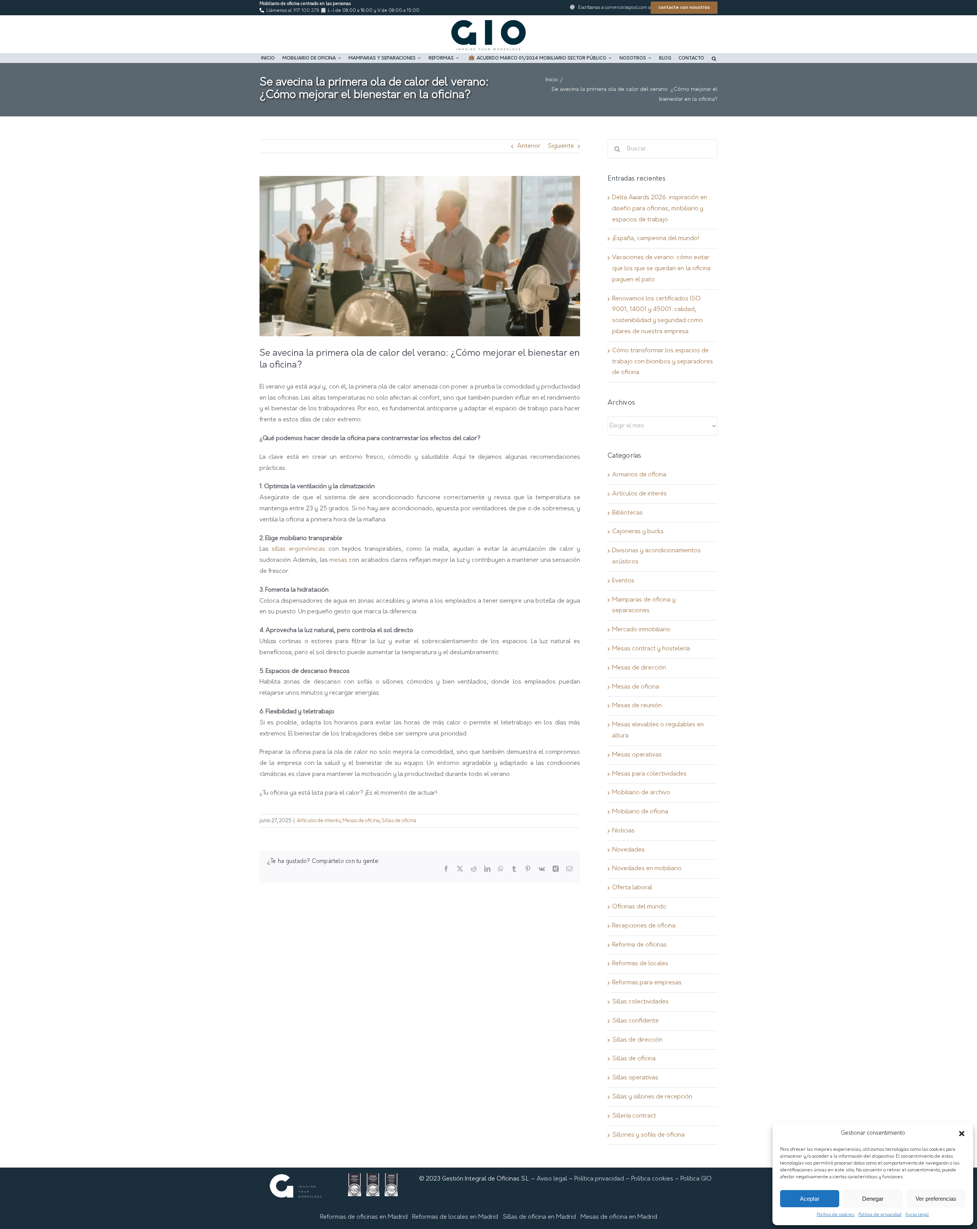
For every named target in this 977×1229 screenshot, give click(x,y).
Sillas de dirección (637, 1040)
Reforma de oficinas (639, 945)
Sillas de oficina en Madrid (539, 1217)
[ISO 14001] (372, 1179)
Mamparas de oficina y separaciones (644, 605)
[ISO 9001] (354, 1179)
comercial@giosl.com (626, 7)
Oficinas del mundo (639, 907)
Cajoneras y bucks (638, 532)
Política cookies (652, 1179)
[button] (962, 1133)
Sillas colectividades (640, 1002)
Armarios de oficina (639, 475)
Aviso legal (917, 1215)
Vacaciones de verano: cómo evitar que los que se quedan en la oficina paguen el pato (661, 269)
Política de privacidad (879, 1215)
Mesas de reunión (637, 706)
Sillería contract (634, 1116)
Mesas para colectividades (649, 774)
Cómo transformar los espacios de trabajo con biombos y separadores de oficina (662, 362)
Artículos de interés (318, 820)
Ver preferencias (936, 1198)
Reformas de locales (640, 964)
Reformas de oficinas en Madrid (364, 1217)
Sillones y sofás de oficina (648, 1135)
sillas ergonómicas (298, 549)
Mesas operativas (637, 755)
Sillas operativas (635, 1078)
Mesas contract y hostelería (651, 649)
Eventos (623, 581)
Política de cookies (835, 1215)
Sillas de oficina (399, 820)
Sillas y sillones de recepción (652, 1097)
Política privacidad (599, 1179)
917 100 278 (306, 10)
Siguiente (561, 146)
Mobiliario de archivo (641, 793)
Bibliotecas (627, 513)
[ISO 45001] (391, 1179)
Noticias (623, 831)
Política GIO (696, 1179)
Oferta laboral (632, 888)
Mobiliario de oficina (640, 812)
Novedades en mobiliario (647, 869)
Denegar (872, 1198)
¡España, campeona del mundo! (655, 238)
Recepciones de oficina (644, 926)
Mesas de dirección (639, 668)
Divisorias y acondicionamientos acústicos (656, 556)
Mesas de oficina (361, 820)
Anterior (528, 146)
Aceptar (809, 1198)
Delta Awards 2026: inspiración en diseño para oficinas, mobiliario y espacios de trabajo (659, 209)
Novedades (628, 850)
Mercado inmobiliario (641, 630)
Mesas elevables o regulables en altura (658, 730)
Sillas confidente (635, 1021)
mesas (338, 560)
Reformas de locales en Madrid (455, 1217)
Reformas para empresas (647, 983)
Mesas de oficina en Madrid (618, 1217)
